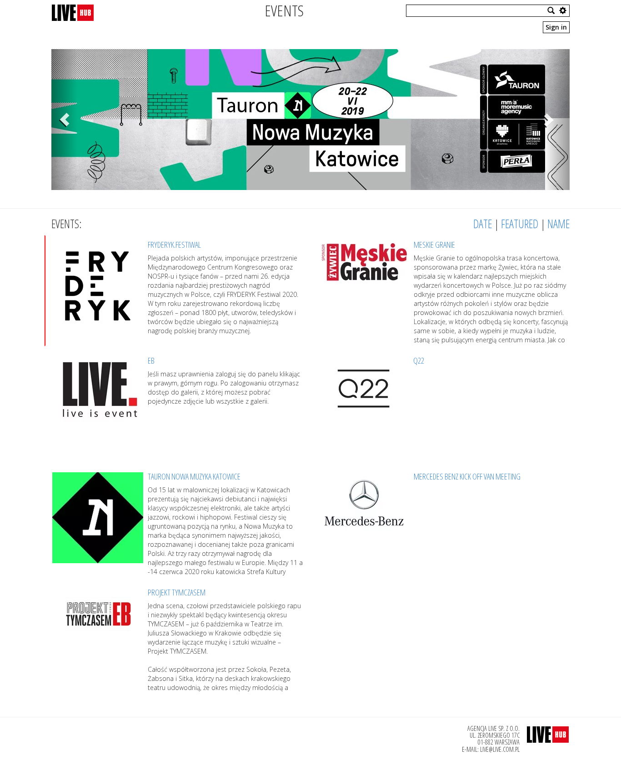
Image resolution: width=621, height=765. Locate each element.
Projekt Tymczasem (176, 592)
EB (151, 360)
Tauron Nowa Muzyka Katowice (194, 476)
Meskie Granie (434, 244)
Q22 (418, 360)
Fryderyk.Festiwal (174, 244)
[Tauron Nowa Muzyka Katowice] (310, 119)
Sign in (556, 27)
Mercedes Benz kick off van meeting (467, 476)
